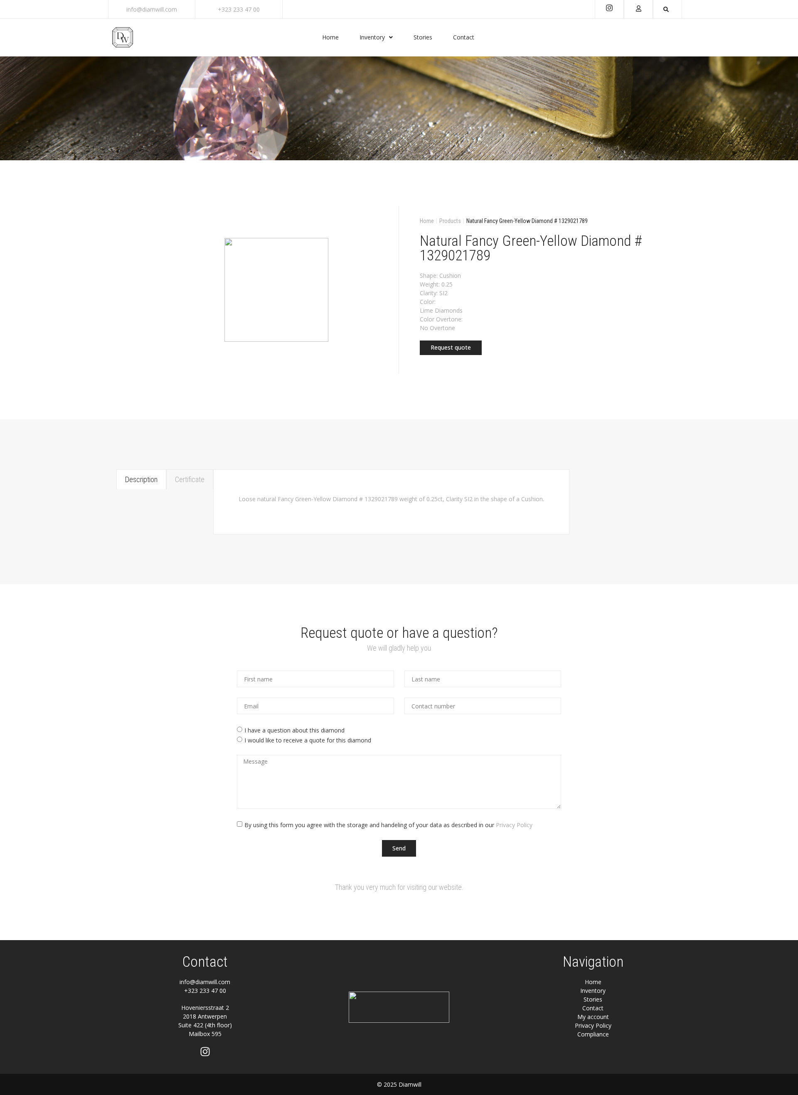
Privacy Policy (514, 825)
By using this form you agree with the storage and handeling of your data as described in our (388, 825)
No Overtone (437, 328)
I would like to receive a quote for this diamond (307, 740)
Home (427, 221)
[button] (451, 348)
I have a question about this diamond (294, 730)
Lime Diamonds (441, 310)
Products (450, 221)
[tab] (141, 479)
